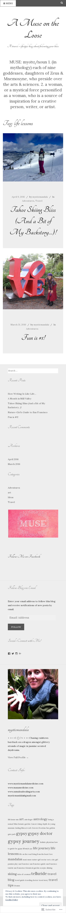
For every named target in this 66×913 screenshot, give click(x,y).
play (16, 864)
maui (25, 860)
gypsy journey (23, 841)
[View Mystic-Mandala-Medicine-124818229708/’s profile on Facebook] (9, 653)
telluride (39, 873)
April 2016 (13, 459)
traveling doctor (31, 880)
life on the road (25, 854)
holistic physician (47, 842)
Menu (9, 3)
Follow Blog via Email (22, 588)
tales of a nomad (24, 874)
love (51, 854)
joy (31, 849)
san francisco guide (37, 864)
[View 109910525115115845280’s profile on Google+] (20, 653)
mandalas (15, 859)
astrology (40, 819)
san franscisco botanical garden (26, 868)
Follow (16, 627)
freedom (42, 828)
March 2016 (14, 464)
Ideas (10, 497)
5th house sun (13, 819)
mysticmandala (40, 196)
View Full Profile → (18, 757)
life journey (41, 848)
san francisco (23, 864)
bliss (15, 824)
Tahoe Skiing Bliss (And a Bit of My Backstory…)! (33, 221)
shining (49, 868)
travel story (43, 880)
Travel (38, 200)
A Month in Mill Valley (19, 398)
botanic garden (24, 824)
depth (44, 824)
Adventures (28, 200)
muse (29, 860)
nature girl (36, 860)
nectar (44, 860)
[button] (33, 523)
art (9, 492)
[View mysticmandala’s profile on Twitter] (13, 653)
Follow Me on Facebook (24, 556)
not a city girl (52, 860)
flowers (35, 828)
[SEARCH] (63, 3)
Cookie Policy (11, 899)
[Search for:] (33, 370)
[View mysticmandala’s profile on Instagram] (16, 653)
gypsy (21, 833)
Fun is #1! (33, 337)
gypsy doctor (40, 833)
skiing (12, 874)
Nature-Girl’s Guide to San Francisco (28, 412)
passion (11, 864)
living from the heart (40, 854)
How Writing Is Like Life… (22, 393)
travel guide (20, 880)
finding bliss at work (23, 828)
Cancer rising (36, 824)
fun (47, 828)
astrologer (28, 819)
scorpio (43, 868)
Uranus (17, 886)
